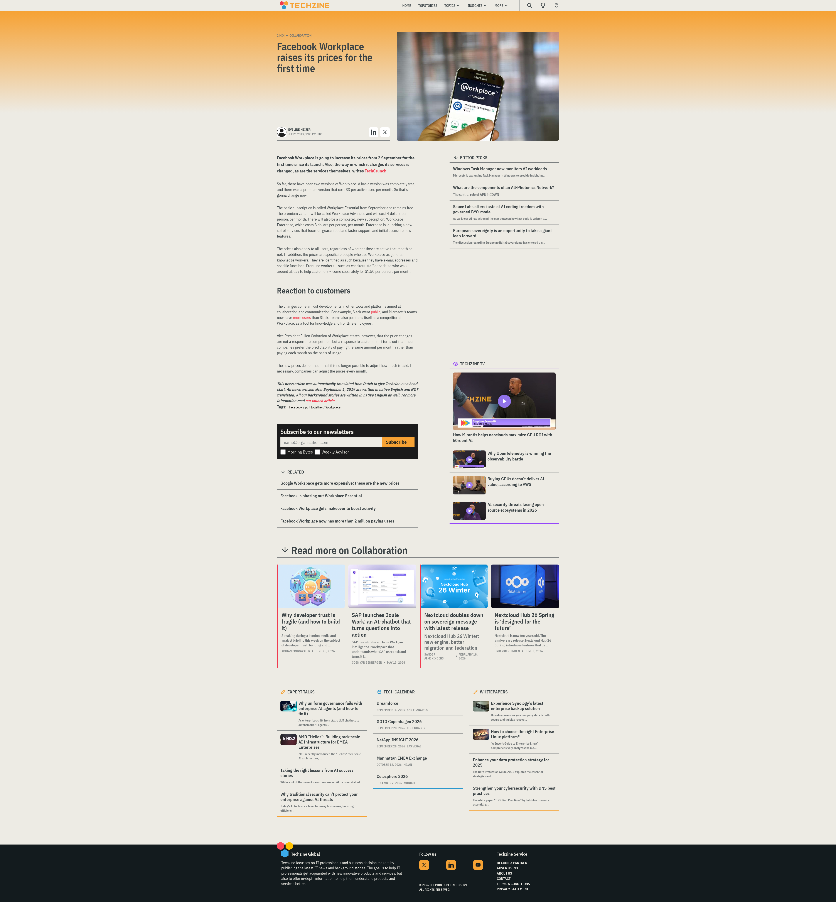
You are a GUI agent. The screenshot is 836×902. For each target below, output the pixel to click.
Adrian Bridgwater (295, 651)
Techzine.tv (472, 364)
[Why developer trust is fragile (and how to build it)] (311, 586)
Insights (475, 5)
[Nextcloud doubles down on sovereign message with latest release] (454, 586)
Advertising (507, 868)
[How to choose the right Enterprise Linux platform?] (481, 739)
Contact (504, 878)
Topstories (427, 5)
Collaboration (301, 35)
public (375, 311)
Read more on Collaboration (349, 550)
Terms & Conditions (513, 884)
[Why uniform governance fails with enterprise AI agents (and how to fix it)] (288, 714)
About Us (504, 873)
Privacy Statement (512, 889)
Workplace (332, 407)
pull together (314, 407)
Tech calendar (399, 692)
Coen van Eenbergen (367, 662)
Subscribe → (399, 442)
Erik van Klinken (507, 651)
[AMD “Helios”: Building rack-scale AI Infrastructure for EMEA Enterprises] (288, 747)
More (499, 5)
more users (302, 317)
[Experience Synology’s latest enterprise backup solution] (481, 711)
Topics (449, 5)
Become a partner (512, 863)
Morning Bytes (300, 452)
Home (406, 5)
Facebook (295, 407)
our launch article (319, 400)
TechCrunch (375, 171)
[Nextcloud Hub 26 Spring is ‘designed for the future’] (525, 586)
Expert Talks (301, 692)
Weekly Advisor (335, 452)
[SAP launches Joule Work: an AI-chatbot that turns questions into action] (382, 586)
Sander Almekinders (434, 656)
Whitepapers (494, 692)
